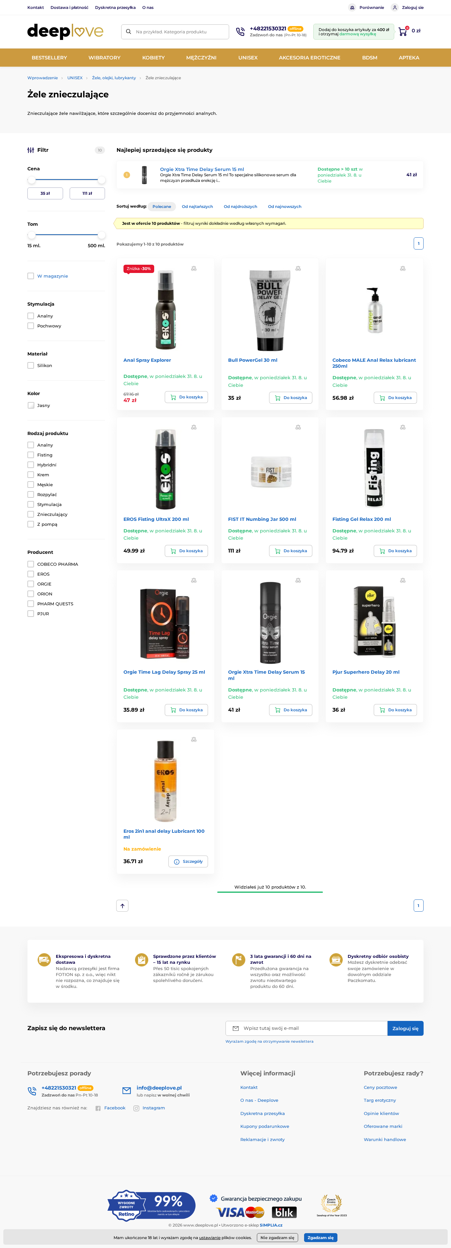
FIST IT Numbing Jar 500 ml (262, 519)
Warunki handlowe (385, 1139)
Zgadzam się (321, 1237)
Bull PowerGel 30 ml (252, 360)
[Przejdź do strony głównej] (65, 32)
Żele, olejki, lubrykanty (114, 77)
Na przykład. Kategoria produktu (171, 31)
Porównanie (372, 7)
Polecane (162, 206)
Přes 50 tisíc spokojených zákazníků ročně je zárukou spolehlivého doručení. (183, 974)
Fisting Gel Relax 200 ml (361, 519)
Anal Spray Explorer (147, 360)
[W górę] (122, 905)
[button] (194, 268)
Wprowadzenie (42, 77)
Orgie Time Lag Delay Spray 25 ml (164, 672)
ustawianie (210, 1237)
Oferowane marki (383, 1126)
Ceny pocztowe (380, 1087)
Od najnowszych (284, 206)
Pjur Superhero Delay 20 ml (365, 672)
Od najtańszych (197, 206)
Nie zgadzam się (277, 1237)
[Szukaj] (128, 31)
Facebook (114, 1107)
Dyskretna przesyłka (115, 7)
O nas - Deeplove (259, 1100)
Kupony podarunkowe (264, 1126)
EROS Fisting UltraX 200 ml (156, 519)
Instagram (154, 1107)
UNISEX (75, 77)
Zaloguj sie (413, 7)
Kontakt (35, 7)
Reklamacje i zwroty (262, 1139)
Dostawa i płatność (69, 7)
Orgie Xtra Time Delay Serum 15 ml (202, 169)
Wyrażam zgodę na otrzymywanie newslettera (270, 1041)
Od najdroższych (240, 206)
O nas (148, 7)
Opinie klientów (381, 1113)
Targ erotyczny (380, 1100)
